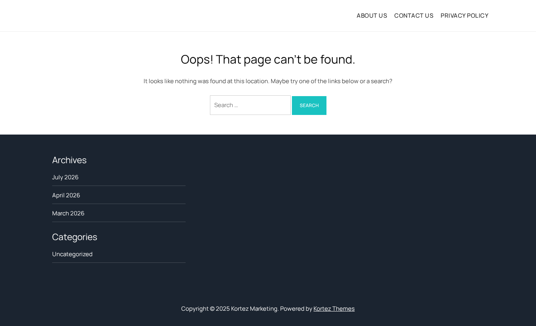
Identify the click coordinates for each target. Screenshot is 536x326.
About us (372, 15)
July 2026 (65, 177)
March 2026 (68, 213)
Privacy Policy (465, 15)
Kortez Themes (334, 308)
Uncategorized (72, 254)
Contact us (413, 15)
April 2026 (66, 195)
